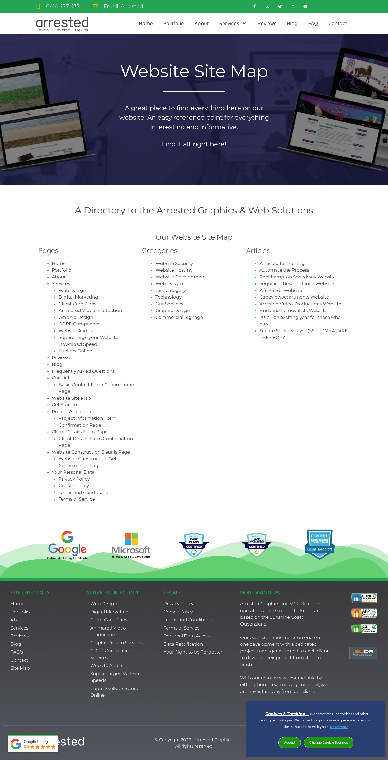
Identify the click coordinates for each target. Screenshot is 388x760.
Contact (337, 23)
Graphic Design (76, 317)
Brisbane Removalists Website (293, 310)
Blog (292, 23)
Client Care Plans (77, 303)
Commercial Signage (179, 317)
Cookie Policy (74, 485)
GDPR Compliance (80, 324)
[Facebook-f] (254, 6)
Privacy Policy (74, 479)
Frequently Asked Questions (83, 371)
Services (229, 23)
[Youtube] (305, 6)
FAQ (313, 23)
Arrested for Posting (282, 263)
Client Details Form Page (80, 431)
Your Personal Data (73, 472)
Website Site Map (71, 398)
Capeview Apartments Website (294, 297)
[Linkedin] (292, 6)
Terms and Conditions (83, 492)
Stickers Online (75, 350)
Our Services (169, 303)
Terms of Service (77, 499)
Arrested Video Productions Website (300, 303)
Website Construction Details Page (91, 452)
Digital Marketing (78, 297)
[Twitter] (279, 6)
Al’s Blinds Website (280, 290)
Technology (168, 297)
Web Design (72, 290)
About (202, 23)
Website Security (174, 263)
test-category (170, 290)
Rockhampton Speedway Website (297, 276)
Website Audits (76, 330)
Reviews (266, 23)
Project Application (74, 411)
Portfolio (173, 23)
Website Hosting (174, 270)
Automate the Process (284, 270)
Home (146, 23)
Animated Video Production (90, 310)
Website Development (180, 276)
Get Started (64, 404)
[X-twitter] (267, 6)
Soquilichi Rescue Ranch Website (296, 283)
